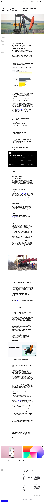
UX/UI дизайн (35, 480)
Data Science (28, 57)
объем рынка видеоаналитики (22, 112)
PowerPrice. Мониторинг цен (27, 480)
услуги (32, 1)
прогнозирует (19, 400)
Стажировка (24, 490)
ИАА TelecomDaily (19, 109)
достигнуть (29, 115)
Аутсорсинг (35, 493)
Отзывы (24, 491)
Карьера (24, 489)
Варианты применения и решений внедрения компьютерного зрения (3, 44)
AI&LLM (24, 1)
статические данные (14, 426)
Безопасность (3, 47)
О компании (24, 486)
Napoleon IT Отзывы (25, 478)
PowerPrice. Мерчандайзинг (26, 481)
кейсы (35, 1)
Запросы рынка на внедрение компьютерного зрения (4, 42)
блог (40, 1)
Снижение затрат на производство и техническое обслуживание (4, 51)
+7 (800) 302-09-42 (25, 471)
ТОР (23, 479)
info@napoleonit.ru (28, 470)
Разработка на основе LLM (37, 477)
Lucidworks (18, 300)
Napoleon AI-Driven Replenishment (27, 477)
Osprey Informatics (14, 216)
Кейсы (24, 487)
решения (28, 1)
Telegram (24, 472)
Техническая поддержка (37, 481)
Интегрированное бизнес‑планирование (37, 489)
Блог (23, 488)
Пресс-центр (24, 492)
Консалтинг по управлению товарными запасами (37, 487)
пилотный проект (23, 193)
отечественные (14, 61)
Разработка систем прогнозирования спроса (37, 482)
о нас (38, 1)
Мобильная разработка (37, 478)
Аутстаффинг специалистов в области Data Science (37, 495)
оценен (13, 93)
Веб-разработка (36, 479)
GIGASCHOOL (25, 496)
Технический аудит (36, 485)
